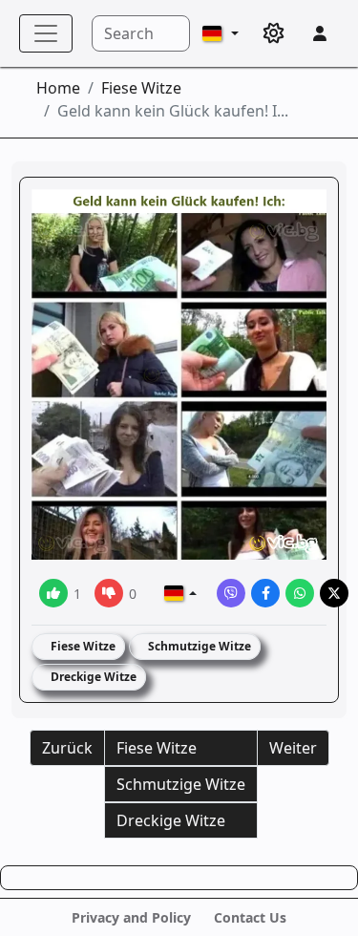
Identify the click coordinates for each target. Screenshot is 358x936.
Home (58, 87)
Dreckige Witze (92, 677)
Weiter (293, 747)
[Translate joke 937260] (180, 593)
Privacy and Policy (131, 917)
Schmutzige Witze (198, 646)
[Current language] (220, 33)
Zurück (67, 747)
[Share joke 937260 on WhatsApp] (299, 593)
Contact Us (250, 917)
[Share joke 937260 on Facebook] (265, 593)
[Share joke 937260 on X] (334, 593)
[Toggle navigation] (46, 33)
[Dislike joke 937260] (109, 593)
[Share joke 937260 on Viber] (231, 593)
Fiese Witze (141, 87)
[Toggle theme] (274, 33)
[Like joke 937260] (53, 593)
